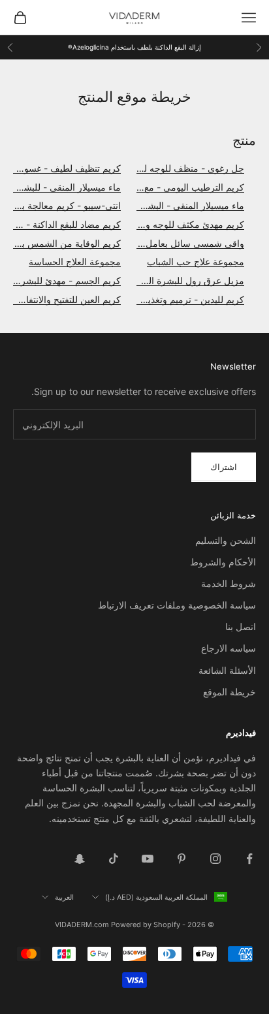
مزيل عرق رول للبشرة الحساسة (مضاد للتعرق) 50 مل (138, 280)
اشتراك (223, 467)
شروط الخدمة (228, 583)
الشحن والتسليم (225, 540)
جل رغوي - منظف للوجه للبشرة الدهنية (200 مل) (148, 168)
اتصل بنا (240, 626)
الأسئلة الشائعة (227, 670)
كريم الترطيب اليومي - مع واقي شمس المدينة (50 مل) (137, 187)
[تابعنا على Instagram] (215, 858)
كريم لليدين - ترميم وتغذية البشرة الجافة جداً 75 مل (144, 299)
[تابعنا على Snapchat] (79, 858)
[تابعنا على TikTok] (113, 858)
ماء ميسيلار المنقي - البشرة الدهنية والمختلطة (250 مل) (136, 205)
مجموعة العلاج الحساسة (75, 261)
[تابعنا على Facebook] (249, 858)
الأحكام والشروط (223, 561)
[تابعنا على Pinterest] (181, 858)
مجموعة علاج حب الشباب (195, 261)
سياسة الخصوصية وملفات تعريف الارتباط (177, 604)
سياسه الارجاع (228, 648)
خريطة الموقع (229, 691)
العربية (64, 897)
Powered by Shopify (145, 924)
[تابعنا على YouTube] (147, 858)
